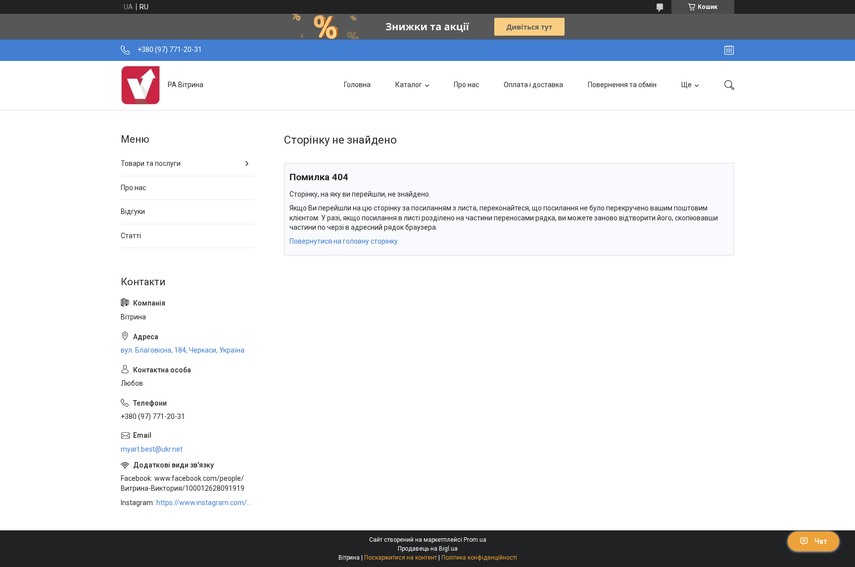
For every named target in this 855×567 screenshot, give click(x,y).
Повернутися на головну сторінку (343, 241)
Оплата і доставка (533, 85)
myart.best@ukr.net (152, 449)
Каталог (408, 85)
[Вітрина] (140, 85)
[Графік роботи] (729, 50)
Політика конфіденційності (479, 557)
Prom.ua (475, 539)
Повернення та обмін (622, 85)
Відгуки (133, 211)
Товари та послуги (151, 163)
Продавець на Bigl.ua (428, 548)
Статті (131, 236)
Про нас (466, 85)
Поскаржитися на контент (400, 557)
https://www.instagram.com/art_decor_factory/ (205, 503)
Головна (357, 85)
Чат (820, 541)
